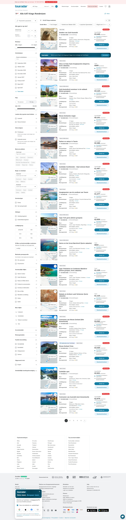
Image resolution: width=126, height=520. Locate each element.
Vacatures (20, 488)
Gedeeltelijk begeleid (23, 219)
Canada (49, 457)
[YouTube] (55, 510)
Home (16, 10)
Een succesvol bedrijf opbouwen (46, 494)
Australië (20, 118)
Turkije (49, 453)
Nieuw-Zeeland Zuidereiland (75, 333)
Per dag (31, 102)
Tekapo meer (24, 164)
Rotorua (31, 164)
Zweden (49, 455)
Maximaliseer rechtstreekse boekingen (48, 499)
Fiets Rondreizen (72, 443)
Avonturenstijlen (74, 6)
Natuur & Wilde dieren (23, 280)
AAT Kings (20, 10)
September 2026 (22, 63)
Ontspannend (21, 351)
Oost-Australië (72, 179)
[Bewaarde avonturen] (105, 6)
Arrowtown (26, 160)
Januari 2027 (21, 77)
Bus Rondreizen (72, 455)
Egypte (18, 451)
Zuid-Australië (72, 103)
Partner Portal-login (67, 502)
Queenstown (22, 157)
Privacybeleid (55, 517)
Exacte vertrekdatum (21, 57)
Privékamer (20, 132)
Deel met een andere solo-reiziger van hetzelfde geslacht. (26, 142)
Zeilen (19, 298)
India (18, 464)
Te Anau (33, 162)
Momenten (83, 6)
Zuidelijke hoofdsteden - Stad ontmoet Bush (74, 167)
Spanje (49, 451)
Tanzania (34, 443)
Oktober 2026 (21, 66)
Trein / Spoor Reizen (73, 457)
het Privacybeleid (26, 515)
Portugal (50, 443)
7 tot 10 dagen (53, 24)
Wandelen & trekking (23, 294)
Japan (18, 466)
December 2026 (22, 73)
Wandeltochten (71, 451)
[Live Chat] (122, 516)
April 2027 (20, 87)
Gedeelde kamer (22, 139)
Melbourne (23, 181)
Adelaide (23, 192)
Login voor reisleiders (68, 490)
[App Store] (92, 510)
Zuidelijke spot (64, 371)
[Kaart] (109, 20)
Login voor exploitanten (44, 501)
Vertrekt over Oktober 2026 (68, 24)
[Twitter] (44, 510)
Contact (101, 6)
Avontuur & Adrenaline (23, 287)
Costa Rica (50, 459)
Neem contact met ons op (93, 486)
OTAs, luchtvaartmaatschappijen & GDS (72, 501)
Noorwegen (35, 468)
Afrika (18, 440)
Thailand (34, 445)
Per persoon (20, 102)
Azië (18, 443)
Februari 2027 (21, 80)
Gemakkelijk (21, 344)
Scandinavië (50, 447)
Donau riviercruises (36, 451)
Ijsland (33, 459)
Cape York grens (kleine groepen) (70, 218)
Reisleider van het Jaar (68, 486)
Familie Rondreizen (72, 462)
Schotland (50, 449)
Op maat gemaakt (22, 206)
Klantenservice (90, 488)
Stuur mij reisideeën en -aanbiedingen (29, 505)
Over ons (17, 486)
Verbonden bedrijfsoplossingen (46, 488)
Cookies (61, 517)
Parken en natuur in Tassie (68, 141)
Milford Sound (19, 160)
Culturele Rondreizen (73, 453)
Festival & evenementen (24, 284)
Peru (49, 464)
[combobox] (26, 154)
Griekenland (35, 453)
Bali (18, 457)
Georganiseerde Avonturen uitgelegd (47, 486)
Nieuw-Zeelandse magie (67, 116)
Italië (33, 464)
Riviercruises (71, 447)
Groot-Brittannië (36, 457)
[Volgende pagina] (84, 420)
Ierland (34, 462)
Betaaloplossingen (43, 495)
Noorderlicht (71, 445)
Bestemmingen (65, 6)
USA (49, 466)
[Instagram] (48, 510)
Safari (19, 301)
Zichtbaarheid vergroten (44, 497)
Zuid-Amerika (51, 468)
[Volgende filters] (109, 24)
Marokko (19, 453)
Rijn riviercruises (51, 445)
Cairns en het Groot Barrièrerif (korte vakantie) (75, 243)
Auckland (18, 164)
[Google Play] (103, 510)
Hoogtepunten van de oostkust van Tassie (73, 192)
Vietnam (34, 447)
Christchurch (30, 157)
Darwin (24, 179)
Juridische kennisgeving (44, 517)
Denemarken (35, 449)
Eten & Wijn (21, 291)
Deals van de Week (92, 6)
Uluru (17, 157)
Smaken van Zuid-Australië (68, 32)
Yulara (17, 181)
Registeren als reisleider (68, 488)
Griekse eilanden (36, 455)
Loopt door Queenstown (86, 24)
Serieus (20, 354)
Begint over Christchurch (103, 24)
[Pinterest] (51, 510)
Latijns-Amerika (20, 449)
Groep (19, 202)
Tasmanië (71, 152)
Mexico (49, 462)
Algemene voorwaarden (70, 517)
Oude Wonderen (22, 277)
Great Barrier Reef (73, 228)
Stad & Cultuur (21, 273)
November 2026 (22, 70)
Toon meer (20, 91)
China (18, 459)
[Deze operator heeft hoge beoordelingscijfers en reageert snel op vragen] (76, 46)
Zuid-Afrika (19, 455)
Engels (19, 364)
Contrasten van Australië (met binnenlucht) (74, 397)
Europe (18, 447)
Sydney (17, 192)
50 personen (21, 263)
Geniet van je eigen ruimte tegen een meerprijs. (26, 135)
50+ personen (21, 260)
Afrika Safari (71, 449)
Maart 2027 (20, 84)
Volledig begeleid (22, 216)
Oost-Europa (51, 440)
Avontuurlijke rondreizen (74, 440)
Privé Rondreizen (72, 464)
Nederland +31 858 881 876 (93, 490)
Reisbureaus (66, 495)
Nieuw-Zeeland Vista (66, 346)
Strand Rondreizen (72, 459)
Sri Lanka (34, 440)
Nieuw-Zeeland (22, 122)
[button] (101, 37)
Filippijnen (19, 462)
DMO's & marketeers (68, 499)
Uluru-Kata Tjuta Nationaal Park (22, 162)
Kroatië (34, 466)
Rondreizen (25, 10)
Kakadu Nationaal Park (74, 306)
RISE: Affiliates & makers (68, 497)
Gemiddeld (20, 347)
